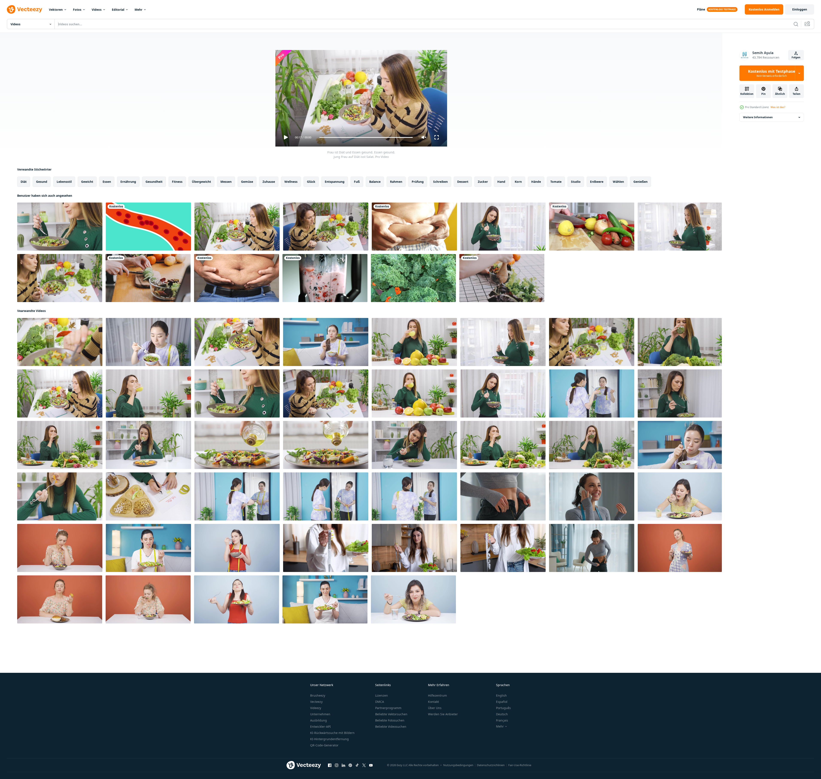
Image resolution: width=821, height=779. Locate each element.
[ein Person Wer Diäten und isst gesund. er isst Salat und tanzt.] (680, 548)
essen (107, 182)
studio (576, 182)
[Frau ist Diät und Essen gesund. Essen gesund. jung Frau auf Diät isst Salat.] (59, 342)
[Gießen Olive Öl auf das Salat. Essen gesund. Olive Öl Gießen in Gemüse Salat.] (237, 445)
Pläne (701, 9)
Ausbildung (318, 720)
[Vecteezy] (24, 9)
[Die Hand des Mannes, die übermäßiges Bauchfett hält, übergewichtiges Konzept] (414, 227)
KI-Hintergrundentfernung (329, 739)
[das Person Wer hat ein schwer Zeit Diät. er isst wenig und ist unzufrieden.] (59, 548)
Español (501, 702)
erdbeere (596, 182)
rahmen (396, 182)
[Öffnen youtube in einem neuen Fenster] (371, 765)
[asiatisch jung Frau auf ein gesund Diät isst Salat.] (148, 342)
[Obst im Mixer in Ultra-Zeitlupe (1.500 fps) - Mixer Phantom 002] (324, 278)
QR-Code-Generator (324, 745)
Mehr (138, 10)
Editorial (118, 10)
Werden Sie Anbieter (443, 714)
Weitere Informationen (758, 117)
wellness (290, 182)
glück (311, 182)
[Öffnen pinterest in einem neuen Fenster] (350, 765)
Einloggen (799, 9)
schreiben (440, 182)
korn (518, 182)
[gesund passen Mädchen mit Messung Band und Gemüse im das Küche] (325, 548)
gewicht (87, 182)
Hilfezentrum (437, 695)
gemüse (247, 182)
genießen (640, 182)
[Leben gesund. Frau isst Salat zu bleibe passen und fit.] (591, 393)
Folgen (796, 57)
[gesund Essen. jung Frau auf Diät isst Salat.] (325, 342)
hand (501, 182)
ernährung (128, 182)
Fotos (77, 10)
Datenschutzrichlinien (491, 765)
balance (375, 182)
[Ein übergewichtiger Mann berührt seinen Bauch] (236, 278)
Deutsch (502, 714)
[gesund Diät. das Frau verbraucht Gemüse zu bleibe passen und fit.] (414, 496)
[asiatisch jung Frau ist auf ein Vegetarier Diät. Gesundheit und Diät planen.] (680, 445)
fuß (357, 182)
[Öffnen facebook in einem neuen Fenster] (329, 765)
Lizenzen (381, 695)
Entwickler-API (320, 727)
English (501, 695)
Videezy (315, 708)
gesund (41, 182)
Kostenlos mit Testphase (771, 73)
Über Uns (435, 708)
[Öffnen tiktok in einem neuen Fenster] (357, 765)
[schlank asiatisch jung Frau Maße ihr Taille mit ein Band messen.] (325, 496)
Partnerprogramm (388, 708)
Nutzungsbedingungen (458, 765)
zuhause (269, 182)
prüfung (418, 182)
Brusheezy (317, 695)
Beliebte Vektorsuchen (391, 714)
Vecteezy (316, 702)
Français (502, 720)
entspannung (334, 182)
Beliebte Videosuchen (390, 727)
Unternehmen (320, 714)
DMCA (379, 702)
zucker (483, 182)
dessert (462, 182)
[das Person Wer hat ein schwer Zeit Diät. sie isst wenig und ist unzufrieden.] (148, 548)
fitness (177, 182)
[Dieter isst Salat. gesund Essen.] (148, 599)
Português (503, 708)
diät (24, 182)
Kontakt (433, 702)
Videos (97, 10)
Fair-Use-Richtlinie (519, 765)
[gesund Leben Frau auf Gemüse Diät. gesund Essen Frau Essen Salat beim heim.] (680, 393)
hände (536, 182)
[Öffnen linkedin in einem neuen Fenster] (343, 765)
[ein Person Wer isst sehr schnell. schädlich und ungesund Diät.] (680, 496)
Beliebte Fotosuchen (389, 720)
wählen (618, 182)
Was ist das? (778, 107)
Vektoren (56, 10)
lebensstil (64, 182)
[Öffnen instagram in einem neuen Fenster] (336, 765)
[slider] (366, 137)
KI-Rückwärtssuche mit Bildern (332, 733)
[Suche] (795, 24)
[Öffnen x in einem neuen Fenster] (364, 765)
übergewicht (201, 182)
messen (226, 182)
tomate (555, 182)
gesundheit (154, 182)
